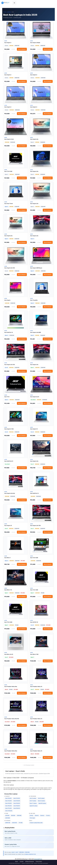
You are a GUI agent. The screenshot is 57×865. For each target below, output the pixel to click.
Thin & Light (32, 817)
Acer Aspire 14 (34, 429)
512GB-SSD (14, 822)
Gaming (31, 815)
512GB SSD (27, 852)
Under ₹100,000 (8, 810)
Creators (48, 815)
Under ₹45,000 (8, 803)
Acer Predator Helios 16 (36, 686)
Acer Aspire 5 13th (9, 429)
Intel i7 (16, 852)
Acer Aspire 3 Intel (9, 139)
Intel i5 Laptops (41, 798)
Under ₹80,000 (17, 808)
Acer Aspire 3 (7, 42)
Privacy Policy (39, 861)
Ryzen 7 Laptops (33, 803)
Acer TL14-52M (8, 171)
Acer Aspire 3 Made (35, 42)
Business (42, 815)
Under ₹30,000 (16, 798)
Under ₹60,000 (8, 805)
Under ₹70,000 (8, 808)
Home (4, 12)
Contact (21, 861)
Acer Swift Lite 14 (8, 461)
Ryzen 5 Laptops (41, 800)
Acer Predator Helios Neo (10, 686)
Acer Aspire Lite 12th (9, 268)
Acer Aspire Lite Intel (9, 493)
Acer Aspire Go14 (34, 396)
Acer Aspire (7, 300)
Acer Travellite (33, 300)
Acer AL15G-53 (34, 622)
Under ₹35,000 (8, 800)
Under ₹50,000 (17, 803)
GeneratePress (38, 859)
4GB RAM (7, 815)
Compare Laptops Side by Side (36, 822)
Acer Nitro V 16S (34, 654)
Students (37, 815)
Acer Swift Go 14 (8, 332)
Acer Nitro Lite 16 (8, 654)
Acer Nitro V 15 (8, 589)
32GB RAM (7, 817)
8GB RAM (13, 815)
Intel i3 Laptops (33, 798)
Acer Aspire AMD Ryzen (36, 268)
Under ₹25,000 (8, 798)
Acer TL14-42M (34, 589)
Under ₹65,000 (17, 805)
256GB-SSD (7, 822)
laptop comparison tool (30, 854)
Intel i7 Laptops (33, 800)
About (16, 861)
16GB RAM (19, 815)
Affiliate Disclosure (29, 861)
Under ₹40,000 (17, 800)
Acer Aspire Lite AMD (35, 332)
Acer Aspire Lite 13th (35, 525)
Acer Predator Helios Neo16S (11, 718)
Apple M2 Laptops (42, 803)
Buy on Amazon (22, 49)
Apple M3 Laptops (33, 805)
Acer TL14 (6, 396)
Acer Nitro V (7, 557)
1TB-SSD (20, 822)
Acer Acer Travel (8, 203)
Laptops (9, 12)
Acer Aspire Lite (34, 139)
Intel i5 (13, 852)
